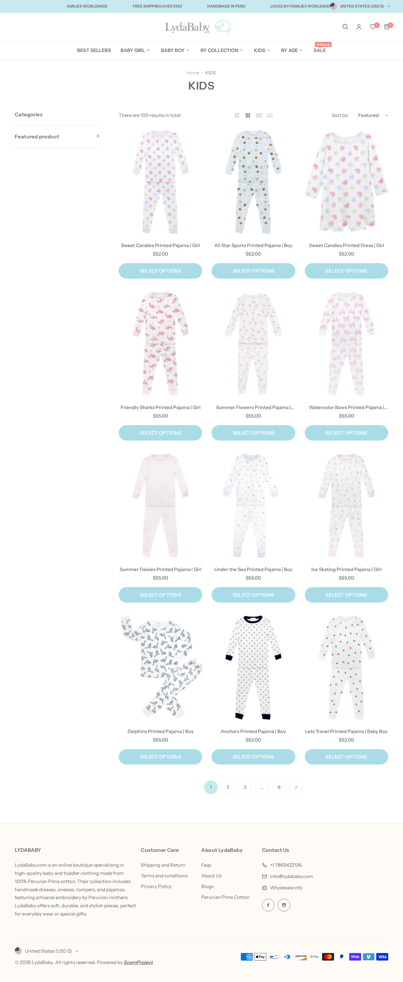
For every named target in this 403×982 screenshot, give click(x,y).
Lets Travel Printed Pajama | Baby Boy (346, 731)
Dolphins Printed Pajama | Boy (161, 731)
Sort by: (340, 115)
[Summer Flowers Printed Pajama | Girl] (253, 344)
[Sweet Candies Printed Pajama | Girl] (160, 182)
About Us (211, 876)
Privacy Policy (156, 886)
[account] (359, 27)
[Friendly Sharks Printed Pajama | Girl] (160, 344)
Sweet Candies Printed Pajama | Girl (160, 245)
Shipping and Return (163, 865)
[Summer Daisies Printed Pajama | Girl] (160, 506)
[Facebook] (268, 905)
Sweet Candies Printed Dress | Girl (346, 245)
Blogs (207, 886)
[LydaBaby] (201, 27)
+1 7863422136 (286, 865)
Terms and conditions (164, 876)
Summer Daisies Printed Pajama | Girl (161, 569)
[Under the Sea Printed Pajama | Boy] (253, 506)
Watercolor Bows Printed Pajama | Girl (346, 407)
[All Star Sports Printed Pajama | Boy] (253, 182)
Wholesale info (286, 888)
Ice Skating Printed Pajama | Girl (346, 569)
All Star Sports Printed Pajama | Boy (253, 245)
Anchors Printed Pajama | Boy (253, 731)
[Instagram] (284, 905)
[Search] (345, 27)
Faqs (206, 865)
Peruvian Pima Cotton (225, 897)
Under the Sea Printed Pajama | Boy (253, 569)
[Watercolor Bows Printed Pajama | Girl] (346, 344)
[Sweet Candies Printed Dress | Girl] (346, 182)
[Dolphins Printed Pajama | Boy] (160, 668)
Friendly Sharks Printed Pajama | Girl (161, 407)
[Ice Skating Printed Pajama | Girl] (346, 506)
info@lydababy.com (291, 876)
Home (193, 73)
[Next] (296, 787)
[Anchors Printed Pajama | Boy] (253, 668)
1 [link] (211, 787)
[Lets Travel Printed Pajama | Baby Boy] (346, 668)
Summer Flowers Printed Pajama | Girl (253, 407)
